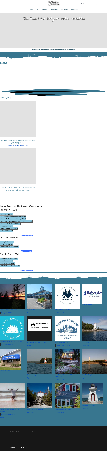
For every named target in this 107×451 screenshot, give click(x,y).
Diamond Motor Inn (5, 370)
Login (33, 432)
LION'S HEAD (45, 49)
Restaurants (64, 9)
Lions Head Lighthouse (88, 405)
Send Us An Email (14, 432)
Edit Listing (12, 439)
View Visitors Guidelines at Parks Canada (18, 145)
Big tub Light (85, 342)
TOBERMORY (36, 49)
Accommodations (59, 412)
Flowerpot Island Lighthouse (35, 409)
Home (32, 9)
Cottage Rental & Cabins (8, 313)
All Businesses (74, 9)
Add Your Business (14, 436)
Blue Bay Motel (31, 309)
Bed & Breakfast (59, 313)
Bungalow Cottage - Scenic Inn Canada (11, 341)
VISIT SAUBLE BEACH (26, 270)
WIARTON (53, 49)
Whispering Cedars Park (61, 342)
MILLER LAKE (71, 49)
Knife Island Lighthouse (33, 375)
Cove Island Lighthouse (88, 375)
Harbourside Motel (87, 304)
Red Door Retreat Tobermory (63, 409)
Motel (28, 313)
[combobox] (88, 3)
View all (2, 417)
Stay (37, 9)
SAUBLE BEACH (61, 49)
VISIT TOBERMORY (27, 235)
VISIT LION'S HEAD (26, 251)
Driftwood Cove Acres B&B (62, 309)
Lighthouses (85, 345)
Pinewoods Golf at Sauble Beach (36, 342)
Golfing (29, 345)
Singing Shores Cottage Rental (8, 309)
